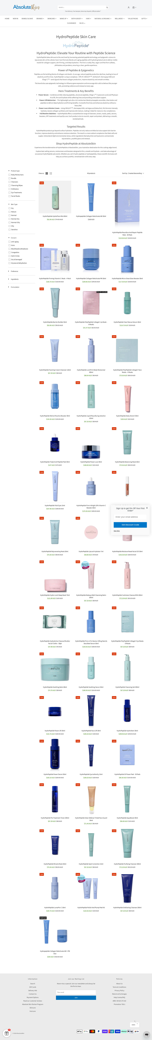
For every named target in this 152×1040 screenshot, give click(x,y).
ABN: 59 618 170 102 (119, 1001)
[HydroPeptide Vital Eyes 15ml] (55, 486)
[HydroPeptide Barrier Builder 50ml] (55, 303)
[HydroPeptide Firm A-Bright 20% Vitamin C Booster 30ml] (91, 486)
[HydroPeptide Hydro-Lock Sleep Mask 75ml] (55, 576)
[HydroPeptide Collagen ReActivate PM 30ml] (91, 259)
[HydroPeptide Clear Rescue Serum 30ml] (127, 303)
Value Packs (133, 18)
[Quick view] (68, 184)
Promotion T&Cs (119, 1004)
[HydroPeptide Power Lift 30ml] (55, 711)
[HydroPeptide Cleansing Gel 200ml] (127, 668)
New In (15, 18)
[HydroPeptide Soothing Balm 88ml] (55, 668)
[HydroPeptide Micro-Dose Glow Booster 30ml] (127, 259)
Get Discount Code (130, 525)
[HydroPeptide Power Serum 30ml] (55, 755)
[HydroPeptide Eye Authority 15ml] (91, 755)
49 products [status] (91, 173)
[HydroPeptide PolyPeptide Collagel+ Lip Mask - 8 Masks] (91, 303)
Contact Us (32, 994)
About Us (119, 984)
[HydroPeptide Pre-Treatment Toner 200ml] (55, 798)
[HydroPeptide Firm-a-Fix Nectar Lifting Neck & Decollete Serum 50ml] (91, 622)
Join (76, 998)
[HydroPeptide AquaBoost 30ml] (127, 798)
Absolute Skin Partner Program (32, 1004)
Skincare (33, 1008)
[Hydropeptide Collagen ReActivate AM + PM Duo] (55, 932)
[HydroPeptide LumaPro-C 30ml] (55, 888)
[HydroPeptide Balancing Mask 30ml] (127, 442)
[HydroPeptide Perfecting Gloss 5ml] (127, 486)
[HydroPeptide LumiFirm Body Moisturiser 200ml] (91, 350)
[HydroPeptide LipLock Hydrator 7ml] (91, 532)
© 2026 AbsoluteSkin (18, 1033)
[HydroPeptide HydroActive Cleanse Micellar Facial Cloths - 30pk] (55, 622)
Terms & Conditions (119, 987)
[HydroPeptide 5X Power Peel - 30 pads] (127, 755)
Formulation (15, 287)
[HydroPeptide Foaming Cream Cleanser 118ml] (55, 350)
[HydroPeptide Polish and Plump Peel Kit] (91, 888)
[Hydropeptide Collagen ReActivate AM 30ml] (91, 197)
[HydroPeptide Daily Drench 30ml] (127, 396)
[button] (134, 1024)
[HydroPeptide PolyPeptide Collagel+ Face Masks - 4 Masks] (127, 350)
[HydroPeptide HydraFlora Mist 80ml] (55, 197)
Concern (13, 238)
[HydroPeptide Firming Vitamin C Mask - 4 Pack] (55, 259)
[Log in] (128, 7)
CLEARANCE (71, 23)
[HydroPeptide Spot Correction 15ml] (91, 844)
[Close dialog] (147, 508)
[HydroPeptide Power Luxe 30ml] (91, 442)
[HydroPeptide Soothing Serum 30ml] (91, 668)
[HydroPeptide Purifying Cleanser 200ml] (127, 844)
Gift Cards (32, 987)
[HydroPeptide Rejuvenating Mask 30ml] (55, 532)
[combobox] (133, 173)
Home (7, 18)
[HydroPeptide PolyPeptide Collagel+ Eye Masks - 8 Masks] (127, 622)
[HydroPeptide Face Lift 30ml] (91, 711)
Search (32, 984)
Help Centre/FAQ (119, 997)
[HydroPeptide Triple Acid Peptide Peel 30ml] (55, 442)
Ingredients (14, 279)
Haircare (33, 1011)
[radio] (47, 173)
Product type (15, 171)
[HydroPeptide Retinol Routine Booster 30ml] (55, 396)
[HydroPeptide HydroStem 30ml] (127, 711)
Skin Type (14, 204)
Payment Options (33, 997)
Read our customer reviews (32, 1001)
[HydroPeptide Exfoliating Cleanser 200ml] (127, 888)
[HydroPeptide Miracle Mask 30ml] (55, 844)
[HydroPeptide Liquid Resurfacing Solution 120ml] (91, 396)
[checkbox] (21, 175)
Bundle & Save (27, 18)
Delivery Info (32, 990)
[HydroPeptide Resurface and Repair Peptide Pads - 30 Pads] (127, 205)
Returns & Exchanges (119, 994)
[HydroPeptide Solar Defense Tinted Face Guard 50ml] (91, 798)
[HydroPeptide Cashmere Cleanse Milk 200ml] (127, 576)
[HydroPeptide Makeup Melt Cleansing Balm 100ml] (91, 576)
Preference (14, 271)
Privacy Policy (119, 990)
